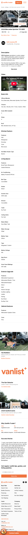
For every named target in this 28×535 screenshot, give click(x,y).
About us (16, 503)
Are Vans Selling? (18, 495)
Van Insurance (4, 495)
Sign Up (18, 2)
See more (14, 69)
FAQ (15, 493)
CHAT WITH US (4, 518)
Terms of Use (17, 511)
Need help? (17, 506)
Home (2, 7)
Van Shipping (4, 498)
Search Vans (4, 488)
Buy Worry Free (5, 35)
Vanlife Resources (6, 503)
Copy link (24, 32)
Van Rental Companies (7, 511)
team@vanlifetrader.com (7, 526)
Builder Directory (5, 490)
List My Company (18, 490)
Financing (14, 35)
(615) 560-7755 (6, 522)
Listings (6, 7)
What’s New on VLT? (6, 506)
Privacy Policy (18, 508)
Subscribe (14, 476)
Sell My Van (17, 488)
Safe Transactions (5, 508)
